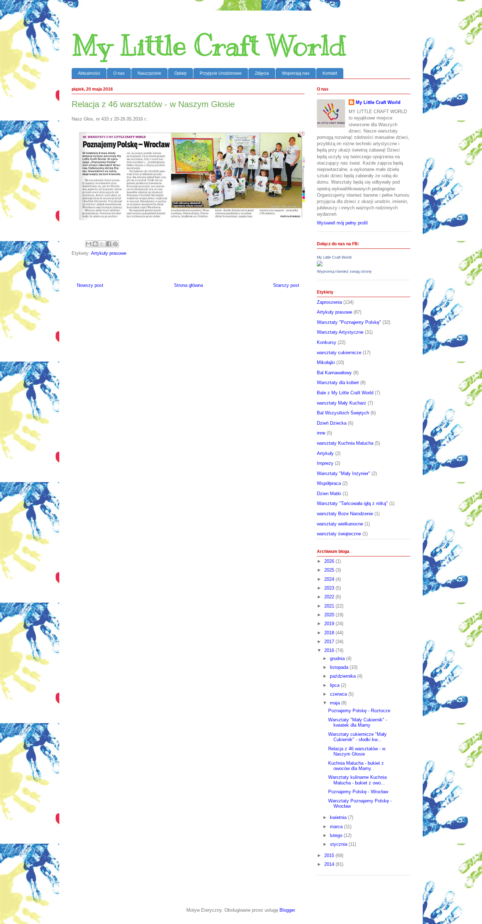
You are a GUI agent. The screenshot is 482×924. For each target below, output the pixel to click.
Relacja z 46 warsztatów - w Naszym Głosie (356, 751)
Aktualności (89, 73)
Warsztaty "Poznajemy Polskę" (349, 322)
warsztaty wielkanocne (340, 523)
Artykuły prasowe (108, 253)
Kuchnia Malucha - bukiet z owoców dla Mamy (356, 765)
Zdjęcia (262, 73)
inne (321, 433)
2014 (330, 864)
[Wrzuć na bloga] (95, 243)
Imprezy (325, 463)
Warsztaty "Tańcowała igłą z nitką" (352, 503)
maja (335, 703)
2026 (330, 561)
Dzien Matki (329, 493)
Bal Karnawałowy (334, 372)
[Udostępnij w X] (102, 243)
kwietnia (339, 817)
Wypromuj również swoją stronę (344, 271)
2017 (330, 641)
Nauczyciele (149, 73)
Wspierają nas (295, 73)
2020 (330, 614)
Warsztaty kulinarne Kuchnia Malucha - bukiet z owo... (357, 780)
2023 (330, 588)
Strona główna (188, 285)
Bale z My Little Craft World (345, 392)
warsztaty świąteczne (339, 533)
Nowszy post (90, 285)
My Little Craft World (209, 45)
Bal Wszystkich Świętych (343, 412)
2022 (330, 596)
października (343, 676)
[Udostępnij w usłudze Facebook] (108, 243)
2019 (330, 623)
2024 (330, 579)
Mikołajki (326, 362)
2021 (330, 606)
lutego (337, 835)
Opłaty (180, 73)
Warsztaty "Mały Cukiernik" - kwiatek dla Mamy (357, 722)
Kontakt (330, 73)
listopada (340, 667)
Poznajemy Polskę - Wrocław (358, 791)
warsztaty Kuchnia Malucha (345, 443)
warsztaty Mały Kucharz (341, 403)
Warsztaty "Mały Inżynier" (343, 473)
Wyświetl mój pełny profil (342, 223)
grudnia (338, 658)
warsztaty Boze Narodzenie (345, 513)
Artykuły (325, 453)
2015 (330, 855)
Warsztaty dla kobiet (338, 382)
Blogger (287, 910)
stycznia (339, 844)
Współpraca (329, 483)
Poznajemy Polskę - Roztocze (359, 710)
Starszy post (286, 285)
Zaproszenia (329, 302)
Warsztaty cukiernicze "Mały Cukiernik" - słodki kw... (357, 737)
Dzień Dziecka (332, 423)
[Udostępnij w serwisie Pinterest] (115, 243)
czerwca (339, 694)
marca (337, 826)
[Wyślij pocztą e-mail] (88, 243)
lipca (335, 685)
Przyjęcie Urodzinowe (221, 73)
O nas (119, 73)
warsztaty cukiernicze (339, 352)
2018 (330, 632)
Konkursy (326, 342)
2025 (330, 570)
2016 (330, 650)
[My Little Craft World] (320, 264)
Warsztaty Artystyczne (340, 332)
